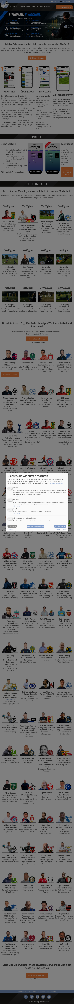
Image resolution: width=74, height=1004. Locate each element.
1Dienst (16, 496)
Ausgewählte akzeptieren (35, 526)
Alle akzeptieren (60, 526)
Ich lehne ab (12, 526)
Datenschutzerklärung (56, 483)
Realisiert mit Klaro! (61, 529)
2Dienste (16, 506)
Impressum (10, 529)
